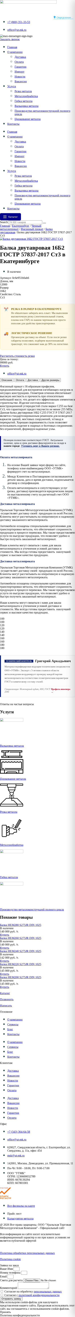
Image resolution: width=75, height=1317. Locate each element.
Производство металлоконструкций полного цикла (32, 909)
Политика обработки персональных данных (27, 1253)
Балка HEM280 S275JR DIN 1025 (20, 924)
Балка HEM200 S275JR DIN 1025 (20, 977)
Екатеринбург (20, 225)
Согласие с (32, 1295)
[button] (6, 928)
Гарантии (20, 66)
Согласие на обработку (33, 1291)
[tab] (7, 380)
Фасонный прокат (32, 229)
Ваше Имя (6, 1268)
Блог (10, 1029)
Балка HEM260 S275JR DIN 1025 (20, 938)
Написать (6, 1005)
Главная (12, 47)
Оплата (19, 61)
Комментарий (9, 1287)
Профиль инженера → (60, 690)
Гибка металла (23, 101)
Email (3, 1276)
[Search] (44, 223)
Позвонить (6, 999)
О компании (15, 52)
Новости (20, 76)
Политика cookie (10, 1259)
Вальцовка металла (26, 105)
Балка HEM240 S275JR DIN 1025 (20, 951)
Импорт (19, 71)
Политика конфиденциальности (20, 1246)
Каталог (5, 993)
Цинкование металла (28, 119)
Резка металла (23, 91)
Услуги (11, 86)
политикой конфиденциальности (39, 1295)
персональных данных (48, 1291)
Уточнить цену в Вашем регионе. (40, 446)
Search (4, 222)
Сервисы (12, 1024)
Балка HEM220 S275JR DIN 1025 (20, 964)
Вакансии (21, 81)
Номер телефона (10, 1272)
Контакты (13, 123)
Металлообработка (26, 96)
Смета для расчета (11, 1280)
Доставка (20, 56)
